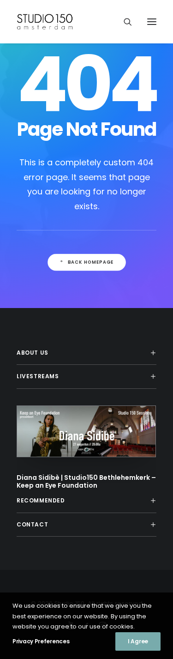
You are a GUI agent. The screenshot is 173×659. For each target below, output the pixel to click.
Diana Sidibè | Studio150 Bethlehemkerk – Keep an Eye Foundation (86, 481)
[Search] (123, 22)
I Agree (138, 641)
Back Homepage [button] (90, 262)
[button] (152, 21)
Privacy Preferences (40, 641)
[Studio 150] (46, 21)
